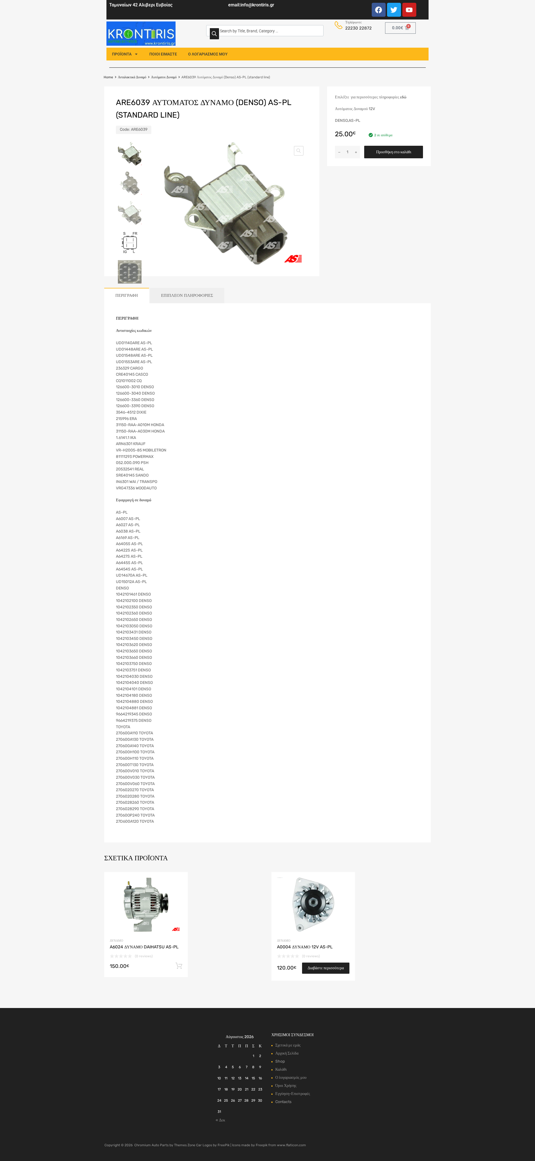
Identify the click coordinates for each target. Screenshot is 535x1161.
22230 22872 (357, 28)
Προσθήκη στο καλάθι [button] (179, 966)
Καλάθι (281, 1069)
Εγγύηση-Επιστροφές (292, 1093)
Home (108, 77)
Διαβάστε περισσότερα (326, 968)
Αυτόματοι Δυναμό (164, 77)
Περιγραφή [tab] (126, 295)
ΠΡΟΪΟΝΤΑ (122, 54)
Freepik (262, 1145)
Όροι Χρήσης (285, 1085)
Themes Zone (184, 1145)
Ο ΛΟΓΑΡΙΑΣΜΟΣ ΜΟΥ (208, 54)
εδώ (403, 97)
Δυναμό (116, 941)
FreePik (224, 1145)
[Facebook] (379, 10)
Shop (280, 1061)
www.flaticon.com (291, 1145)
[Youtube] (409, 10)
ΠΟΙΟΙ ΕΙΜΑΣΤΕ (163, 54)
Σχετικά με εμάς (288, 1045)
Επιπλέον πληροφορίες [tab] (187, 295)
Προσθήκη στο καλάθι (393, 152)
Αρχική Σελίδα (286, 1053)
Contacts (283, 1101)
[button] (298, 151)
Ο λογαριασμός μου (291, 1077)
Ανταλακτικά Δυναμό (132, 77)
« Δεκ (220, 1120)
